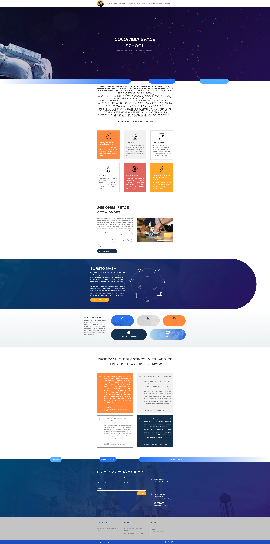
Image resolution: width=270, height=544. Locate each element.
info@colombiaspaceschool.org (159, 532)
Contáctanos (167, 3)
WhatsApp (56, 459)
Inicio (110, 3)
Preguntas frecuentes (142, 3)
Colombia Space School (119, 3)
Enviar (141, 493)
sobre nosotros (108, 459)
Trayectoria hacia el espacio (214, 81)
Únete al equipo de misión (162, 81)
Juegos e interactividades (155, 3)
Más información (107, 251)
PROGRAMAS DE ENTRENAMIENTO (91, 81)
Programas (130, 3)
